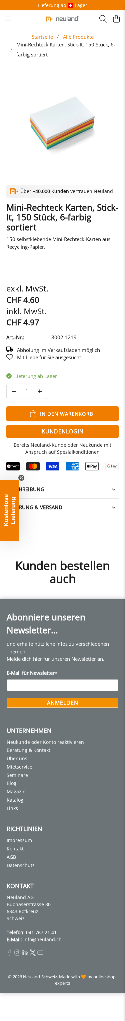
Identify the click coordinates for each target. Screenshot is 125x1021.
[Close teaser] (21, 477)
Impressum (19, 840)
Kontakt (15, 848)
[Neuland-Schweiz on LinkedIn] (25, 954)
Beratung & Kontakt (28, 750)
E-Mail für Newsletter (32, 672)
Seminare (17, 775)
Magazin (16, 791)
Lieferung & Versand (34, 507)
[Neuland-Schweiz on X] (33, 954)
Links (12, 808)
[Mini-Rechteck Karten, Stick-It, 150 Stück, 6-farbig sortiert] (62, 122)
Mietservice (19, 767)
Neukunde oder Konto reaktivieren (45, 742)
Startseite (42, 36)
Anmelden (62, 702)
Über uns (17, 758)
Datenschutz (21, 865)
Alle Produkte (78, 36)
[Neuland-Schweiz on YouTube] (40, 954)
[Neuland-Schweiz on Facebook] (10, 954)
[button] (9, 510)
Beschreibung (25, 489)
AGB (11, 857)
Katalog (15, 800)
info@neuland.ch (42, 939)
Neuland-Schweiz (40, 977)
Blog (11, 783)
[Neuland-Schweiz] (62, 19)
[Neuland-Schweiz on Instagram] (17, 954)
